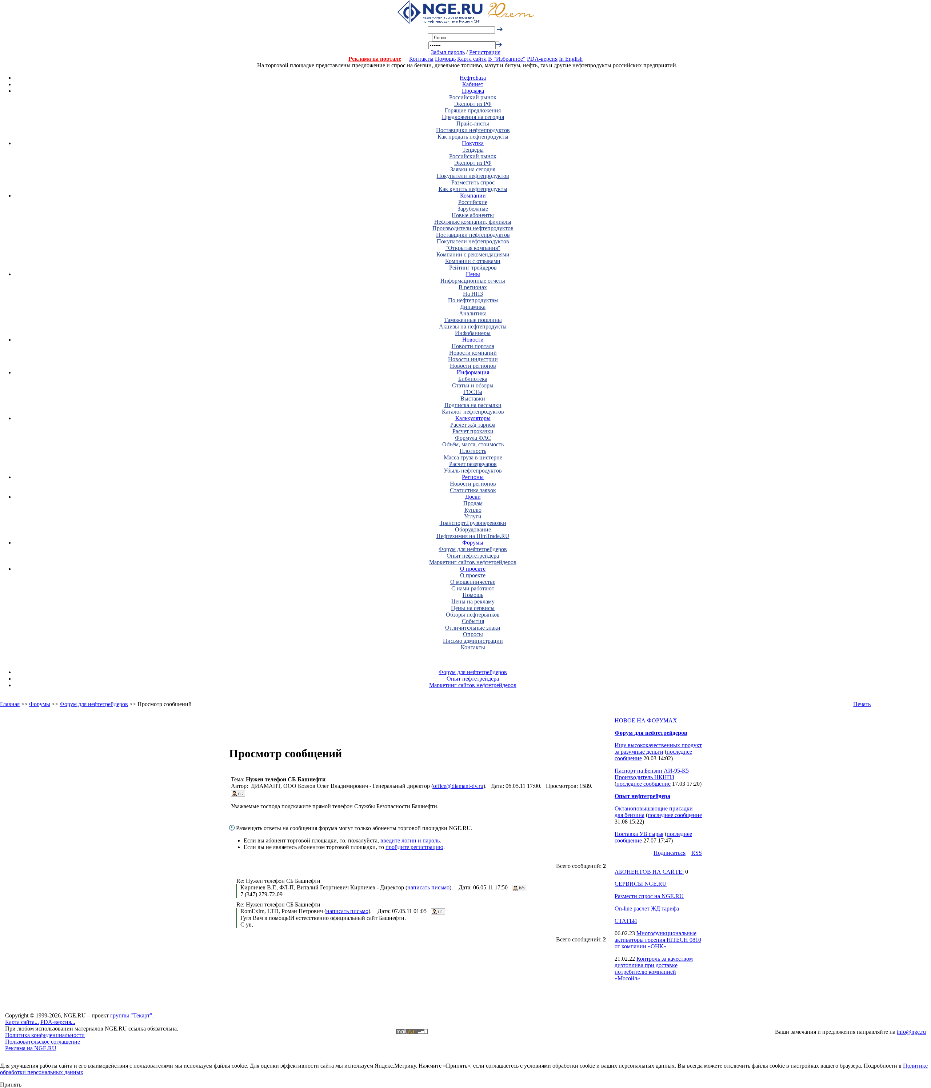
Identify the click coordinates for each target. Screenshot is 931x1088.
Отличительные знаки (472, 628)
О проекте (473, 569)
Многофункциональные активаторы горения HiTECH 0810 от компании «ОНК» (658, 939)
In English (571, 59)
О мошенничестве (472, 582)
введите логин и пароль (410, 840)
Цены (473, 274)
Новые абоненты (473, 215)
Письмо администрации (473, 641)
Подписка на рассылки (473, 405)
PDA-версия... (57, 1022)
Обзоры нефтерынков (473, 614)
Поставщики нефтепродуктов (473, 130)
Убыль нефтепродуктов (473, 470)
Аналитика (473, 313)
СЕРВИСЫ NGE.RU (641, 884)
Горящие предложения (473, 110)
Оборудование (473, 529)
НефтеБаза (473, 78)
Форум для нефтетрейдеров (473, 549)
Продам (473, 503)
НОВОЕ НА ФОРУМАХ (646, 720)
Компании (473, 195)
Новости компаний (473, 353)
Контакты (421, 59)
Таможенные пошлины (473, 320)
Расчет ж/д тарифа (472, 425)
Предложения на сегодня (473, 117)
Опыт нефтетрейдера (473, 556)
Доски (473, 497)
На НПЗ (473, 294)
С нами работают (472, 588)
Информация (473, 372)
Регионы (473, 477)
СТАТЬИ (626, 921)
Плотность (473, 451)
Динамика (473, 307)
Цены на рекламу (473, 601)
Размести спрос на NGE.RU (649, 896)
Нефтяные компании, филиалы (472, 222)
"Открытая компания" (472, 248)
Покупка (473, 143)
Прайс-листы (472, 123)
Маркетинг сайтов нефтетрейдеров (472, 562)
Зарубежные (472, 209)
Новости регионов (473, 366)
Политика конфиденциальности (45, 1035)
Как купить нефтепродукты (473, 189)
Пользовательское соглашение (42, 1042)
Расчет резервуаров (473, 464)
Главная (10, 704)
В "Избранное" (507, 59)
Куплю (473, 510)
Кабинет (472, 84)
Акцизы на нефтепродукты (473, 326)
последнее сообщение (643, 784)
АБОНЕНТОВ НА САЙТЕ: (649, 872)
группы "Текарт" (131, 1015)
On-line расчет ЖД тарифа (647, 908)
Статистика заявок (473, 490)
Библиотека (472, 379)
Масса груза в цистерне (473, 457)
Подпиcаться (670, 853)
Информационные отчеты (472, 281)
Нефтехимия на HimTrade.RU (473, 536)
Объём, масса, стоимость (473, 444)
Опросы (473, 634)
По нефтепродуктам (473, 300)
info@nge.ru (911, 1032)
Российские (472, 202)
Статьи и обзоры (473, 385)
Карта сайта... (22, 1022)
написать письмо (428, 887)
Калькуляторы (473, 418)
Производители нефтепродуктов (473, 228)
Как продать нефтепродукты (472, 136)
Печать (862, 704)
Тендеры (473, 150)
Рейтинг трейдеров (473, 267)
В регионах (473, 287)
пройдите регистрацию (414, 847)
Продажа (473, 91)
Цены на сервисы (473, 608)
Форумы (472, 542)
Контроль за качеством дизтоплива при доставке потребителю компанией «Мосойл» (654, 968)
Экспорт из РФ (473, 104)
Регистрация (484, 52)
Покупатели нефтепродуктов (473, 176)
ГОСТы (472, 392)
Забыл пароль (448, 52)
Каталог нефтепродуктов (473, 412)
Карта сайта (472, 59)
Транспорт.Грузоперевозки (473, 523)
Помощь (445, 59)
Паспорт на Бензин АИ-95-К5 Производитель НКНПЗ (652, 774)
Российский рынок (472, 97)
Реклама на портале (374, 59)
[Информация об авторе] (238, 792)
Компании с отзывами (472, 261)
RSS (696, 853)
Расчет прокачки (473, 431)
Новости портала (473, 346)
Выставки (472, 398)
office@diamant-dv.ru (458, 786)
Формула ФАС (473, 438)
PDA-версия (542, 59)
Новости (473, 339)
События (473, 621)
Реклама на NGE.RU (30, 1048)
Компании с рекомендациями (473, 254)
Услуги (473, 516)
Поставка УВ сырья (639, 834)
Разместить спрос (473, 182)
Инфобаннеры (473, 333)
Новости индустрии (473, 359)
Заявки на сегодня (472, 169)
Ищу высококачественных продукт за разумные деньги (658, 748)
